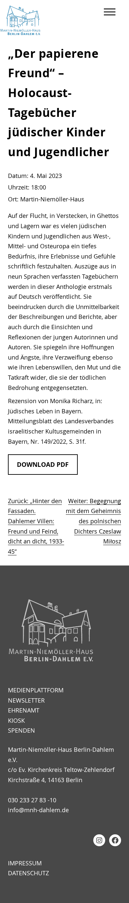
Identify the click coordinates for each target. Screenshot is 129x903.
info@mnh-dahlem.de (38, 810)
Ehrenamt (23, 710)
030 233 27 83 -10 (32, 800)
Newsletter (26, 700)
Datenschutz (28, 873)
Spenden (21, 730)
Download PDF (42, 464)
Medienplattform (36, 690)
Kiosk (16, 720)
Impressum (25, 863)
